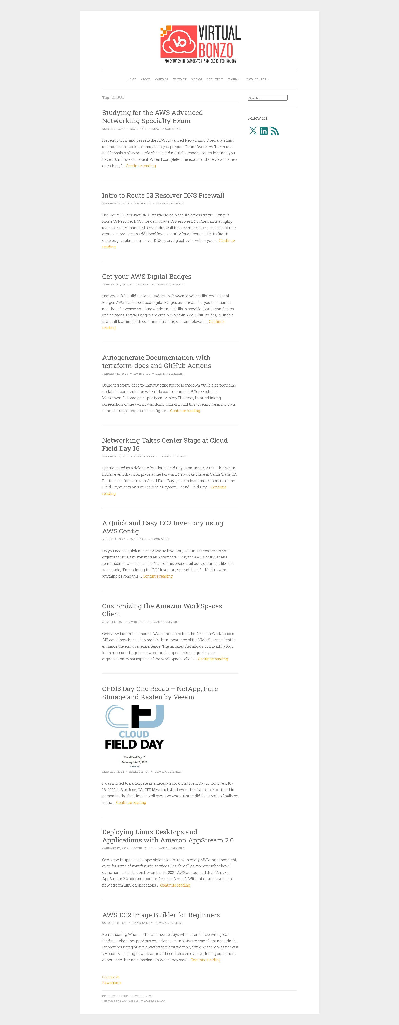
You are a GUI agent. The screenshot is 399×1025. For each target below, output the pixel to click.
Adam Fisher (144, 456)
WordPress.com (153, 1000)
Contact (162, 79)
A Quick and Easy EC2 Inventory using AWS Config (162, 526)
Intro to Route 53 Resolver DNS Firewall (163, 195)
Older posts (111, 977)
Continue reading (141, 165)
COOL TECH (215, 79)
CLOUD (232, 79)
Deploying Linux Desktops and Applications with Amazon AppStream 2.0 (168, 835)
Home (132, 79)
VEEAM (196, 79)
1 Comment (161, 539)
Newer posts (112, 983)
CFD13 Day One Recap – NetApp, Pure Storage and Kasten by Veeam (160, 692)
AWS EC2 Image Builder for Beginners (161, 914)
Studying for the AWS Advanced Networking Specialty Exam (152, 116)
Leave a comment (166, 128)
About (146, 79)
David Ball (138, 128)
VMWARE (180, 79)
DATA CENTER (256, 79)
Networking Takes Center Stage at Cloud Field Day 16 (165, 444)
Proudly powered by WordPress (127, 996)
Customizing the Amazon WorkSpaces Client (162, 609)
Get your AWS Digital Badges (146, 276)
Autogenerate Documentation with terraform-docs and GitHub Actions (156, 361)
